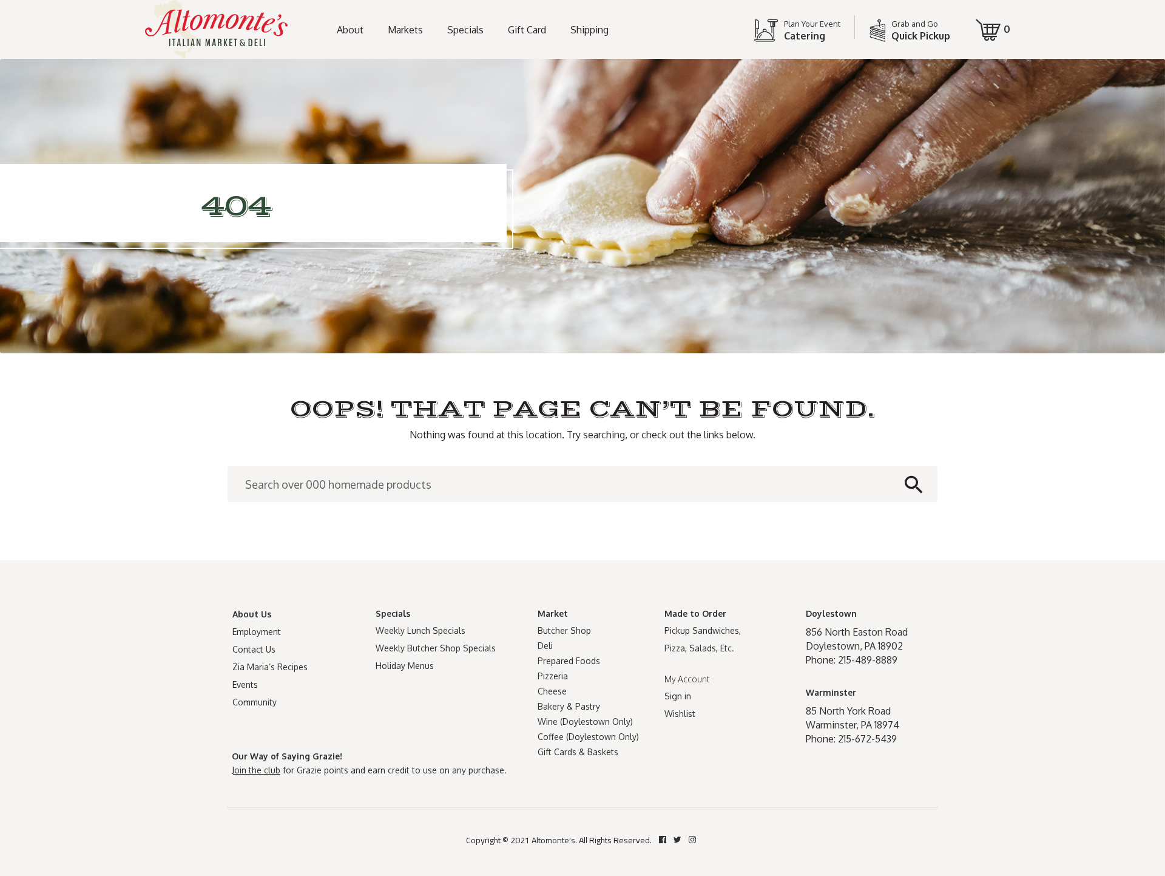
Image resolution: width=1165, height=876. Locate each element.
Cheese (552, 691)
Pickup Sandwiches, (702, 630)
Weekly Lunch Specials (420, 630)
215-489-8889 (867, 660)
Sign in (677, 696)
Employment (256, 631)
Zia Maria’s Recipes (270, 667)
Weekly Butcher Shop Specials (436, 648)
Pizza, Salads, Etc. (699, 648)
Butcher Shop (564, 630)
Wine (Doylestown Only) (585, 721)
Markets (405, 30)
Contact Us (253, 649)
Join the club (256, 770)
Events (245, 684)
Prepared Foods (569, 661)
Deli (545, 645)
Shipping (589, 30)
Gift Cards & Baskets (578, 752)
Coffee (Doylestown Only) (588, 737)
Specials (465, 30)
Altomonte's (553, 840)
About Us (251, 614)
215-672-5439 (867, 739)
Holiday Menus (405, 665)
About (350, 30)
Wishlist (679, 713)
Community (254, 702)
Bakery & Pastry (569, 706)
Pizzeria (553, 676)
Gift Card (527, 30)
